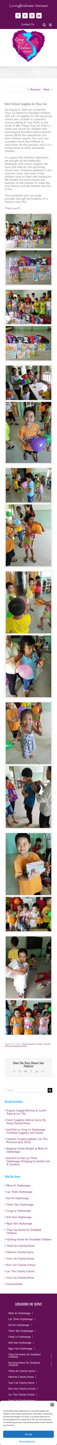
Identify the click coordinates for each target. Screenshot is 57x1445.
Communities (14, 1284)
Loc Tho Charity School (20, 1271)
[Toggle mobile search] (44, 25)
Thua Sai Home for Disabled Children (23, 1231)
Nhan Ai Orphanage (18, 1185)
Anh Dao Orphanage (18, 1217)
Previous (35, 89)
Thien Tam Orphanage (19, 1204)
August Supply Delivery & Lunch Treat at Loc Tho (26, 1112)
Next (46, 89)
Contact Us (27, 24)
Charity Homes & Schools (32, 1044)
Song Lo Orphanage (18, 1211)
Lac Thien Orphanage (19, 1192)
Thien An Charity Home (20, 1246)
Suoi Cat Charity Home (20, 1258)
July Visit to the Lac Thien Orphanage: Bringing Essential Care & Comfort (28, 1161)
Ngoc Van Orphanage (19, 1223)
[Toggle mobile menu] (50, 25)
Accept (28, 1434)
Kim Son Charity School (20, 1265)
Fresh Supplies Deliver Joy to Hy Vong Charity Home (25, 1121)
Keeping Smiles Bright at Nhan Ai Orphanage (27, 1150)
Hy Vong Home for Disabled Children (28, 1239)
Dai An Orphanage (17, 1198)
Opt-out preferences (27, 1441)
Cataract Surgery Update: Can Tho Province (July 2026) (27, 1140)
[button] (52, 1404)
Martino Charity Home (19, 1252)
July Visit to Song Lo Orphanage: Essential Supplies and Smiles (26, 1131)
